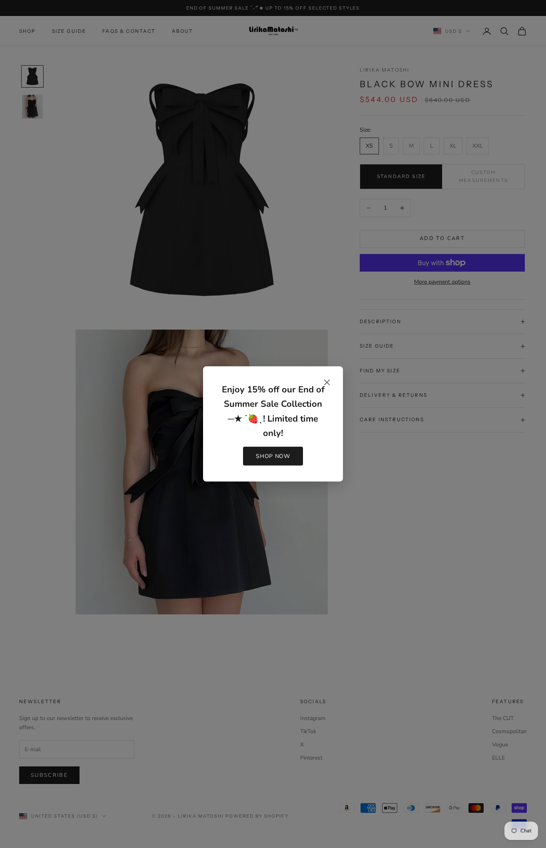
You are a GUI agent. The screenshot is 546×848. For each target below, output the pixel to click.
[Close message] (327, 382)
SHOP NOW (273, 456)
